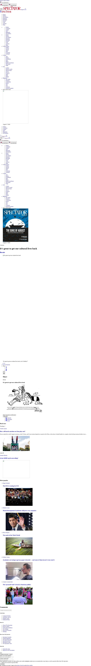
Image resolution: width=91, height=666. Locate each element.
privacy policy (29, 665)
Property (8, 73)
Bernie (2, 252)
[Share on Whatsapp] (6, 370)
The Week (8, 79)
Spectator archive (7, 641)
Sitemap (4, 631)
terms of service (20, 665)
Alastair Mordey (3, 455)
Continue (2, 664)
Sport (7, 74)
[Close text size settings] (4, 373)
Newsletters (5, 17)
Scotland (8, 54)
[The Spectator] (12, 9)
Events (4, 21)
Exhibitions (8, 59)
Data (7, 51)
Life (4, 66)
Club (4, 22)
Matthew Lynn (6, 507)
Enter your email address (5, 655)
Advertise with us (7, 617)
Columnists (8, 81)
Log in (11, 654)
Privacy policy (6, 626)
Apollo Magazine (7, 638)
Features (7, 80)
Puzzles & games (9, 88)
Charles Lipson (3, 428)
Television (8, 64)
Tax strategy (5, 629)
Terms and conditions (7, 627)
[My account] (25, 9)
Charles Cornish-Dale (8, 582)
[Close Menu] (1, 138)
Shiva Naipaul (6, 532)
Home (4, 14)
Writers (4, 16)
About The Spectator (7, 625)
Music (7, 61)
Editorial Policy (6, 619)
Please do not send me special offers (10, 662)
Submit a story (6, 618)
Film (7, 60)
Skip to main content (4, 0)
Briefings (5, 19)
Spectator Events (6, 642)
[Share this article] (4, 372)
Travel (7, 71)
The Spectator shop (7, 639)
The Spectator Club (7, 643)
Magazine (8, 32)
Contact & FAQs (6, 615)
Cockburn (8, 28)
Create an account (4, 654)
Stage (7, 65)
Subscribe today (6, 649)
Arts (7, 56)
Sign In (22, 9)
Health (7, 76)
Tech (7, 31)
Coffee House (6, 46)
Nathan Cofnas (6, 557)
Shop (4, 24)
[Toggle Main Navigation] (1, 9)
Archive (4, 23)
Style (7, 75)
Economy (8, 52)
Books (7, 57)
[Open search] (1, 136)
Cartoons (8, 87)
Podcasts (5, 18)
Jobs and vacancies (7, 630)
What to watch (9, 69)
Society (7, 48)
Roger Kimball (6, 483)
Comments (7, 364)
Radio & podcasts (10, 62)
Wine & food (9, 70)
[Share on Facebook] (6, 367)
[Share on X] (6, 368)
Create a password (4, 658)
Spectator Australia (7, 637)
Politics (7, 27)
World (7, 50)
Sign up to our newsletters (9, 650)
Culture (7, 29)
